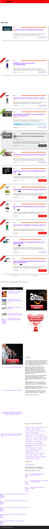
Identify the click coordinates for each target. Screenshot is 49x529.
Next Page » (35, 275)
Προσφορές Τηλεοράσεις (30, 453)
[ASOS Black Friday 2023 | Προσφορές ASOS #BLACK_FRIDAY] (7, 151)
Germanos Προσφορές (34, 432)
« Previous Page (14, 275)
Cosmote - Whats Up (30, 430)
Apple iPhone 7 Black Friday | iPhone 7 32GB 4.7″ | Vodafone (29, 98)
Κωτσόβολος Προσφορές (38, 443)
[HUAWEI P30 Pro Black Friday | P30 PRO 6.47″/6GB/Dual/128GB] (7, 60)
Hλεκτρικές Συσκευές (30, 434)
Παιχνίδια (40, 447)
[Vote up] (19, 27)
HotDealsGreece (15, 37)
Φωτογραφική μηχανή (30, 458)
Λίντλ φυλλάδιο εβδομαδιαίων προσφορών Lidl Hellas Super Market (36, 446)
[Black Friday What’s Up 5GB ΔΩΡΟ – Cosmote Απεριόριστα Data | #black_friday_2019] (7, 111)
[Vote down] (17, 27)
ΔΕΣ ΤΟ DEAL (42, 145)
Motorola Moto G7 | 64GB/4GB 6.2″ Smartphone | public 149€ (29, 225)
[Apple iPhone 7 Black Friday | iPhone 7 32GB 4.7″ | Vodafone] (7, 95)
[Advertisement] (24, 12)
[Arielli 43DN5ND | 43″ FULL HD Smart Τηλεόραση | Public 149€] (7, 186)
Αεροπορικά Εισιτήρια (38, 438)
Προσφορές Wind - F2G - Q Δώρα (32, 451)
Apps (46, 427)
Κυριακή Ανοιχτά (29, 443)
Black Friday (28, 429)
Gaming (27, 432)
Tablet (35, 436)
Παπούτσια (28, 449)
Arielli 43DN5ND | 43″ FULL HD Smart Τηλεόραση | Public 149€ (29, 189)
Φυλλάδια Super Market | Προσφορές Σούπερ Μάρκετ (36, 456)
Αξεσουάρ (45, 438)
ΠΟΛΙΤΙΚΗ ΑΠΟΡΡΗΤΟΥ (30, 464)
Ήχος (31, 438)
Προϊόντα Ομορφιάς (41, 453)
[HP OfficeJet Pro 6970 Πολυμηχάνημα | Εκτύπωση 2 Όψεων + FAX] (7, 203)
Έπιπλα (27, 438)
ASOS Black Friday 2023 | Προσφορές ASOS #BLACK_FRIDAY (29, 154)
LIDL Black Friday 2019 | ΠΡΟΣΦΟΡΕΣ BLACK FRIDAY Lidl (28, 30)
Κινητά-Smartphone (30, 441)
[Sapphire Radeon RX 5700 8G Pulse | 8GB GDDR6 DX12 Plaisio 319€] (7, 168)
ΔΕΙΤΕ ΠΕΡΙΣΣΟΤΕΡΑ (42, 37)
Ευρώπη (45, 439)
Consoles (38, 429)
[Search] (47, 1)
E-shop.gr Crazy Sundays (40, 430)
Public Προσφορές (29, 436)
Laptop (37, 434)
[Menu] (1, 1)
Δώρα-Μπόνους (29, 439)
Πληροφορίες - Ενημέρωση (36, 449)
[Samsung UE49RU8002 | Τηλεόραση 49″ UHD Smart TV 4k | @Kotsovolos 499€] (7, 239)
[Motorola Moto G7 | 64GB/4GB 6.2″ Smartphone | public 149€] (7, 222)
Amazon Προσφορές (39, 427)
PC (43, 434)
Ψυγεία (37, 458)
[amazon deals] (36, 300)
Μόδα (27, 447)
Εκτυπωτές (35, 439)
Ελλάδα (40, 439)
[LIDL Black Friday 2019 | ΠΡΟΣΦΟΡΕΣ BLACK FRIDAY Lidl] (7, 26)
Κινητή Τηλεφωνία (38, 441)
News (41, 434)
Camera (33, 429)
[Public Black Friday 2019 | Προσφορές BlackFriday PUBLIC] (7, 133)
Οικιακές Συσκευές (33, 447)
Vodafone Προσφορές (42, 436)
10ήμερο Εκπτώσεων (30, 427)
